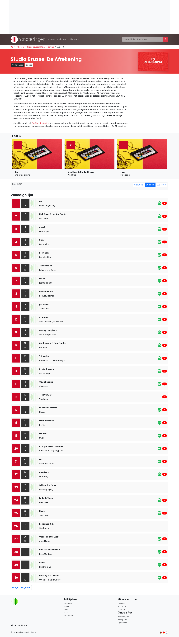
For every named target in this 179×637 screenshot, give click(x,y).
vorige (15, 587)
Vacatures (122, 606)
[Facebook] (12, 625)
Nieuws (51, 39)
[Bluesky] (15, 625)
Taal (66, 609)
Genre (66, 606)
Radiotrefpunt (124, 617)
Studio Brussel (17, 65)
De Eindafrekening (40, 123)
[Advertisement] (82, 17)
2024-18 (150, 184)
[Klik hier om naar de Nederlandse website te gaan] (167, 633)
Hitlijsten (61, 39)
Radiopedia (122, 619)
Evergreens (69, 615)
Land (66, 612)
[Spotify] (159, 204)
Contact (121, 609)
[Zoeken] (165, 39)
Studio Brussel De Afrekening (40, 47)
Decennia (68, 603)
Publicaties (73, 39)
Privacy (33, 632)
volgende (25, 587)
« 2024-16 (138, 184)
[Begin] (12, 47)
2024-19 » (161, 184)
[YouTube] (164, 204)
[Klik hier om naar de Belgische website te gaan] (161, 633)
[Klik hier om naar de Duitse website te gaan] (164, 633)
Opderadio (122, 622)
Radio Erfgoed (23, 632)
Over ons (121, 603)
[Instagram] (18, 625)
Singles (29, 65)
